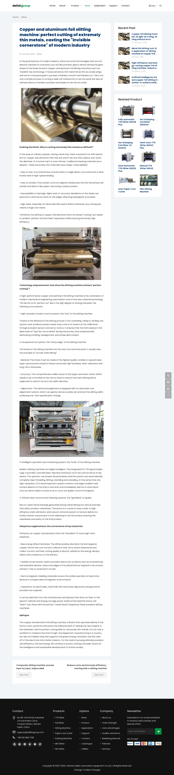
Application (99, 5)
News (87, 5)
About (62, 5)
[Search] (160, 5)
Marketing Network (111, 738)
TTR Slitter (59, 717)
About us (106, 717)
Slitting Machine (63, 728)
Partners (106, 743)
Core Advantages (111, 728)
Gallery (85, 748)
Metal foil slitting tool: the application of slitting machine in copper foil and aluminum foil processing (144, 51)
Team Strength (109, 722)
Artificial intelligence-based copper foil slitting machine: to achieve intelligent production (145, 80)
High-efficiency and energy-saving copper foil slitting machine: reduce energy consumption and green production (145, 66)
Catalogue (87, 743)
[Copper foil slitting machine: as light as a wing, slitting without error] (124, 33)
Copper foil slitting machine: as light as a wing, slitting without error (145, 37)
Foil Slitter (59, 722)
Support (113, 5)
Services (106, 748)
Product (75, 5)
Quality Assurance (111, 733)
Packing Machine (63, 738)
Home (52, 5)
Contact (125, 5)
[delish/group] (21, 5)
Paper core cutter (63, 733)
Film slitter (59, 748)
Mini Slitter (60, 743)
